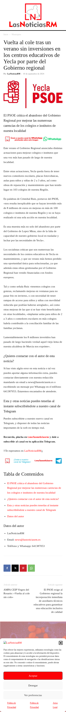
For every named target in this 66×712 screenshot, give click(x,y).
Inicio (6, 34)
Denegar (33, 685)
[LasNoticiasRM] (33, 15)
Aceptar (33, 675)
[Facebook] (7, 568)
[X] (15, 568)
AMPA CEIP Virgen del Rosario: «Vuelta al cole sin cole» (17, 593)
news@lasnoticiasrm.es (27, 539)
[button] (60, 643)
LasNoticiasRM (13, 74)
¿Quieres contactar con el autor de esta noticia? (33, 499)
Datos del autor (15, 516)
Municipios (16, 34)
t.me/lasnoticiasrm (38, 437)
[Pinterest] (23, 568)
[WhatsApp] (31, 568)
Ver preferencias (33, 695)
